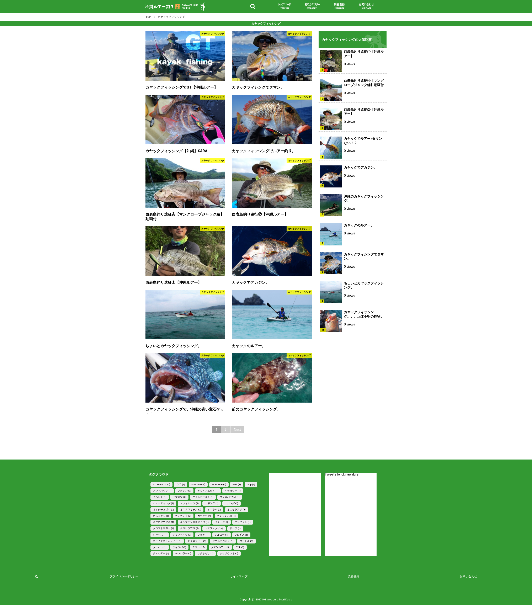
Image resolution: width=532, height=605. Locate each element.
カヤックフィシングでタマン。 (258, 87)
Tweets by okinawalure (341, 474)
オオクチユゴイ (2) (163, 509)
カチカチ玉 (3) (183, 515)
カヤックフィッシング (212, 33)
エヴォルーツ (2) (189, 503)
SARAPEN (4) (198, 484)
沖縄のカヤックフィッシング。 (364, 198)
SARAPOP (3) (219, 484)
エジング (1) (231, 503)
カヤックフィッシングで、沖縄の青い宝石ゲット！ (184, 411)
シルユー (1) (221, 534)
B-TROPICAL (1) (161, 484)
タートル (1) (246, 541)
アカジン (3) (184, 490)
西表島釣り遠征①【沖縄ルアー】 (173, 282)
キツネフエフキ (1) (163, 522)
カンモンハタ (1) (226, 515)
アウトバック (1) (162, 490)
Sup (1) (251, 484)
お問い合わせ (468, 576)
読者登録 (353, 576)
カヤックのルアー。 (249, 346)
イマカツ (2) (179, 496)
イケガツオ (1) (233, 490)
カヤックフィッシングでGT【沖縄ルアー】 (181, 87)
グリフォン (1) (243, 522)
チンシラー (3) (183, 553)
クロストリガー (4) (163, 528)
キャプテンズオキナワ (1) (194, 522)
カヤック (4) (204, 515)
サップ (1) (235, 528)
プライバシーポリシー (124, 576)
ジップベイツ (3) (182, 534)
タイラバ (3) (179, 547)
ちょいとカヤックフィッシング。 (173, 346)
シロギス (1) (241, 534)
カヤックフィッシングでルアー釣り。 (264, 151)
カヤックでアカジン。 (250, 282)
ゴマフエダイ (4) (214, 528)
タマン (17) (198, 547)
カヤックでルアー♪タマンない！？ (363, 141)
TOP (148, 16)
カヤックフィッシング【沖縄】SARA (176, 151)
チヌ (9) (240, 547)
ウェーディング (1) (163, 503)
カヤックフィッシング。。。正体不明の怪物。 (364, 314)
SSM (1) (236, 484)
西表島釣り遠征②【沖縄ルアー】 (260, 214)
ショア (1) (202, 534)
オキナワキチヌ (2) (190, 509)
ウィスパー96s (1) (230, 496)
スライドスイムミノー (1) (167, 541)
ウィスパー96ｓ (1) (202, 496)
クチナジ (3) (221, 522)
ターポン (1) (159, 547)
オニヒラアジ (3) (236, 509)
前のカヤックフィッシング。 (256, 409)
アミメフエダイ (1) (207, 490)
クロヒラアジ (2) (189, 528)
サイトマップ (239, 576)
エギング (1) (211, 503)
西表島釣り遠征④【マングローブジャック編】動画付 (184, 216)
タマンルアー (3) (220, 547)
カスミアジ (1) (161, 515)
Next (237, 429)
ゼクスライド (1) (197, 541)
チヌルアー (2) (161, 553)
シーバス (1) (159, 534)
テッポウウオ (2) (229, 553)
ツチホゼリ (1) (205, 553)
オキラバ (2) (214, 509)
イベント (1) (159, 496)
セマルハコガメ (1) (222, 541)
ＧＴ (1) (180, 484)
